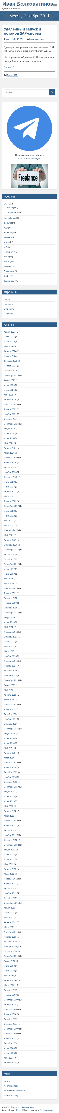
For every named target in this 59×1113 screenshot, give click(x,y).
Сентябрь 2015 (11, 680)
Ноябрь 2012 (10, 835)
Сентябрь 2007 (11, 1028)
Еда (6, 227)
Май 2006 (8, 1057)
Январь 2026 (10, 356)
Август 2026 (9, 331)
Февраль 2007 (11, 1033)
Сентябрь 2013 (11, 786)
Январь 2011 (10, 936)
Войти (7, 1081)
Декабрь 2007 (10, 1019)
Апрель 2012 (10, 869)
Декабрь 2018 (10, 598)
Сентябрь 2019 (11, 564)
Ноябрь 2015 (10, 675)
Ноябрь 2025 (10, 365)
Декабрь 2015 (10, 670)
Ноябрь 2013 (10, 777)
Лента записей (11, 1085)
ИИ (5, 247)
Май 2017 (8, 646)
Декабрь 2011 (10, 888)
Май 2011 (8, 917)
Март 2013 (9, 815)
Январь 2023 (10, 501)
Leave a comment (37, 39)
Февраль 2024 (11, 457)
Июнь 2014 (9, 743)
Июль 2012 (9, 854)
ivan (7, 39)
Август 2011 (9, 907)
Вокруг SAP (12, 75)
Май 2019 (8, 578)
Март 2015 (9, 699)
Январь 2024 (10, 462)
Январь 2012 (10, 883)
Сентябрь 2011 (11, 903)
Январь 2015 (10, 709)
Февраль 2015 (11, 704)
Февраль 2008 (11, 1009)
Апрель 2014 (10, 753)
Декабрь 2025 (10, 361)
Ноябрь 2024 (10, 414)
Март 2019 (9, 583)
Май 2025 (8, 394)
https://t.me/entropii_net (29, 158)
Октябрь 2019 (10, 559)
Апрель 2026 (10, 351)
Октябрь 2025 (10, 370)
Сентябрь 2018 (11, 612)
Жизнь (7, 237)
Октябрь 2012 (10, 840)
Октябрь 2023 (10, 477)
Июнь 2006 (9, 1053)
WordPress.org (11, 1095)
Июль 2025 (9, 385)
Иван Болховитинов (27, 3)
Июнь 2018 (9, 622)
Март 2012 (9, 874)
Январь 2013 (10, 825)
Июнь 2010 (9, 970)
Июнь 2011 (9, 912)
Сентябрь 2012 (11, 844)
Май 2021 (8, 535)
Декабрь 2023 (10, 467)
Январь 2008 (10, 1014)
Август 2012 (9, 849)
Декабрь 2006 (10, 1043)
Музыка (7, 266)
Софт (6, 276)
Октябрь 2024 (10, 419)
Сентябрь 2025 (11, 375)
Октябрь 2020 (10, 544)
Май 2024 (8, 443)
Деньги (7, 222)
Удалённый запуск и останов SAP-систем (22, 31)
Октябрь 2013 (10, 782)
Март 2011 (9, 927)
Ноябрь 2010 (10, 946)
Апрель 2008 (10, 1004)
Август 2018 (9, 617)
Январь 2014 (10, 767)
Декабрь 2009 (10, 990)
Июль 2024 (9, 433)
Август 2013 (9, 791)
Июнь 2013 (9, 801)
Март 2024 (9, 452)
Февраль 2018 (11, 632)
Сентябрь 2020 (11, 549)
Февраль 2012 (11, 878)
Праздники (9, 271)
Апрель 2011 (10, 922)
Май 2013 (8, 806)
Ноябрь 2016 (10, 656)
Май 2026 (8, 346)
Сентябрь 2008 (11, 999)
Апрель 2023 (10, 491)
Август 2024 (9, 428)
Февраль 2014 (11, 762)
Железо (8, 232)
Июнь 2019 (9, 573)
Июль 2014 (9, 738)
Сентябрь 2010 (11, 956)
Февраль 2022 (11, 530)
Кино (6, 256)
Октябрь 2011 (10, 898)
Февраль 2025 (11, 404)
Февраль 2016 (11, 661)
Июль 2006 (9, 1048)
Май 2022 (8, 520)
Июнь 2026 (9, 341)
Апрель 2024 (10, 448)
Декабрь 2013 (10, 772)
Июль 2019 (9, 569)
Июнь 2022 (9, 515)
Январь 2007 (10, 1038)
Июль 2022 (9, 511)
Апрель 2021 (10, 540)
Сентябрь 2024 (11, 423)
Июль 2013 (9, 796)
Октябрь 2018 (10, 607)
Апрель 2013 (10, 811)
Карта (7, 299)
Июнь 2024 (9, 438)
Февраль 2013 (11, 820)
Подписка (8, 313)
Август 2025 (9, 380)
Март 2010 (9, 985)
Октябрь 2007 (10, 1024)
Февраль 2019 (11, 588)
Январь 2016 (10, 665)
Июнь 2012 (9, 859)
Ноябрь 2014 (10, 719)
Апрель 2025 (10, 399)
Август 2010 (9, 961)
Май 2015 (8, 690)
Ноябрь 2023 (10, 472)
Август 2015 (9, 685)
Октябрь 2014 (10, 723)
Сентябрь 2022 (11, 506)
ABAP (10, 207)
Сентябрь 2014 (11, 728)
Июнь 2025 (9, 390)
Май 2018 (8, 627)
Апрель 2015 (10, 694)
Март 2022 (9, 525)
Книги (7, 261)
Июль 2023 (9, 482)
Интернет (8, 251)
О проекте (9, 308)
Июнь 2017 (9, 641)
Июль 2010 (9, 965)
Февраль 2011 (11, 932)
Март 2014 (9, 757)
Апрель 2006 (10, 1062)
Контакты (8, 304)
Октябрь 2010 (10, 951)
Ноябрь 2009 (10, 995)
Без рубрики (10, 218)
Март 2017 (9, 651)
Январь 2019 (10, 593)
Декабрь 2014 (10, 714)
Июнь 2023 (9, 486)
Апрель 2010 (10, 980)
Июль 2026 (9, 336)
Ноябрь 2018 (10, 602)
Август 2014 (9, 733)
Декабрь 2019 (10, 554)
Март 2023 (9, 496)
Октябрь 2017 (10, 636)
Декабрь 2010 (10, 941)
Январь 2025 (10, 409)
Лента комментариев (14, 1090)
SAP (6, 203)
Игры (6, 242)
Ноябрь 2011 (10, 893)
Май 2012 (8, 864)
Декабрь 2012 (10, 830)
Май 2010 (8, 975)
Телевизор (9, 280)
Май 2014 (8, 748)
